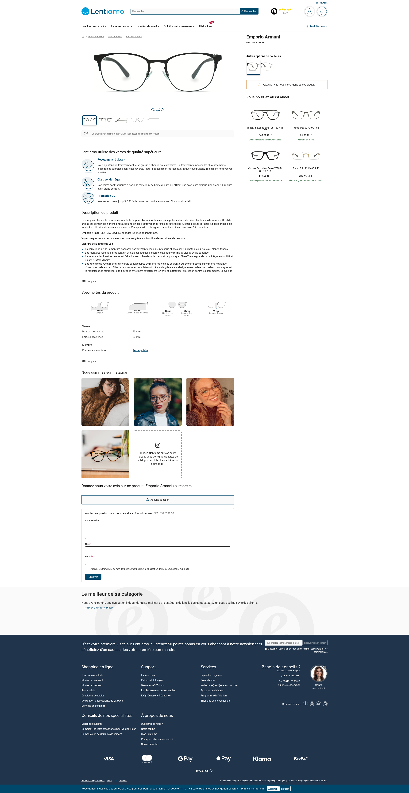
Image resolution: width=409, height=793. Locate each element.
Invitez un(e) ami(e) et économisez (219, 685)
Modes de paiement (92, 680)
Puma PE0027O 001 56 (306, 127)
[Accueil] (82, 36)
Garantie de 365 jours (152, 685)
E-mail (89, 556)
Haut (109, 780)
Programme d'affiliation (214, 695)
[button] (89, 120)
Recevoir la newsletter (315, 642)
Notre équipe (148, 728)
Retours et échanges (152, 680)
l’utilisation (283, 648)
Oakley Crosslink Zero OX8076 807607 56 (265, 170)
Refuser (285, 788)
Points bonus (208, 680)
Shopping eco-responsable (215, 700)
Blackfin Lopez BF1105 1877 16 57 (265, 129)
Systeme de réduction (212, 690)
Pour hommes (115, 36)
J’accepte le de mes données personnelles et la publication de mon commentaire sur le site (139, 568)
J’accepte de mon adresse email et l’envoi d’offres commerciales (298, 650)
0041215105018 (291, 681)
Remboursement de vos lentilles (158, 690)
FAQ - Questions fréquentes (156, 695)
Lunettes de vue (96, 36)
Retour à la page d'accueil (92, 780)
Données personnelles (93, 705)
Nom (88, 543)
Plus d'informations (253, 788)
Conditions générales (92, 695)
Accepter (272, 788)
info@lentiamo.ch (291, 684)
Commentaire (92, 520)
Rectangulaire (140, 350)
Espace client (148, 675)
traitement (107, 568)
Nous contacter (149, 744)
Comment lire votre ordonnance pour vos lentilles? (108, 728)
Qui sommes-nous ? (152, 723)
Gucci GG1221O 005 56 (306, 168)
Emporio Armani (134, 36)
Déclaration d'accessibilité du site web (102, 700)
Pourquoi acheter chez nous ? (157, 739)
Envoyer (93, 577)
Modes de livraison (91, 685)
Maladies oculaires (91, 723)
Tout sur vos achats (92, 675)
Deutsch (324, 2)
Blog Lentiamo (149, 734)
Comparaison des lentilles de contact (101, 734)
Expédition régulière (211, 675)
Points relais (88, 690)
